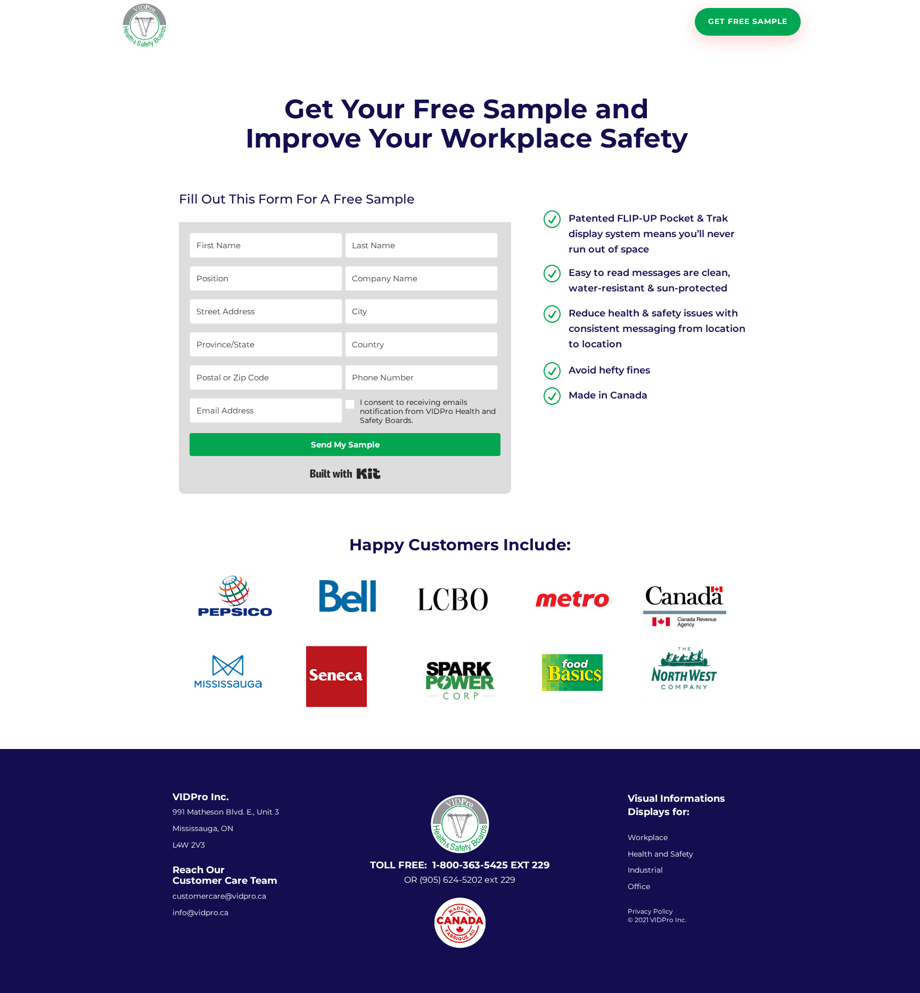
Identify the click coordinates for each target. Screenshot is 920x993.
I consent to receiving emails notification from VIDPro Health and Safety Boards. (428, 411)
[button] (421, 411)
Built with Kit (345, 473)
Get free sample (747, 21)
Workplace (648, 837)
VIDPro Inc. (200, 797)
